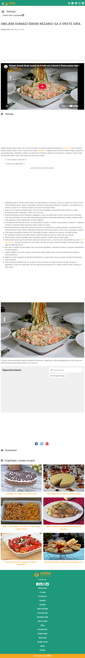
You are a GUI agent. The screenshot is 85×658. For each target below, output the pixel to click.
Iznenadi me (42, 629)
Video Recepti (42, 609)
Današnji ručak (42, 617)
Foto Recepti (43, 613)
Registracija (42, 634)
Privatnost (42, 596)
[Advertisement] (42, 45)
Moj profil (42, 638)
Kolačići (43, 600)
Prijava (42, 650)
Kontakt (42, 605)
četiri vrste (67, 148)
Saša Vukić (6, 29)
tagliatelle (41, 151)
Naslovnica (42, 588)
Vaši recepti (42, 621)
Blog (42, 625)
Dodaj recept (42, 642)
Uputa (42, 646)
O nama (43, 592)
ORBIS (49, 656)
